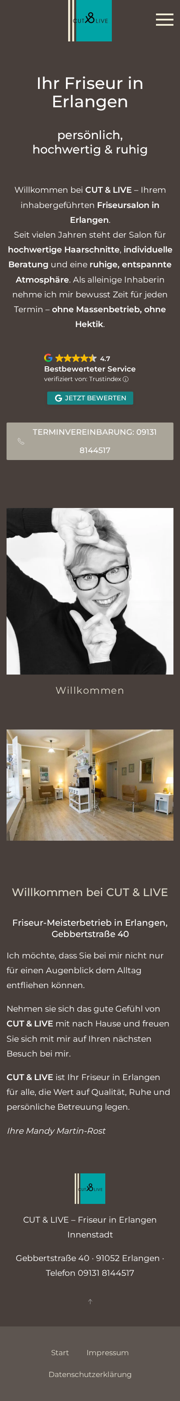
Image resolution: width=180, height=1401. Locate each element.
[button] (164, 19)
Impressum (108, 1352)
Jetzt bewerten (95, 398)
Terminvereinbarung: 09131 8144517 (95, 441)
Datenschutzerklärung (90, 1374)
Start (60, 1352)
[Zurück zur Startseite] (90, 19)
